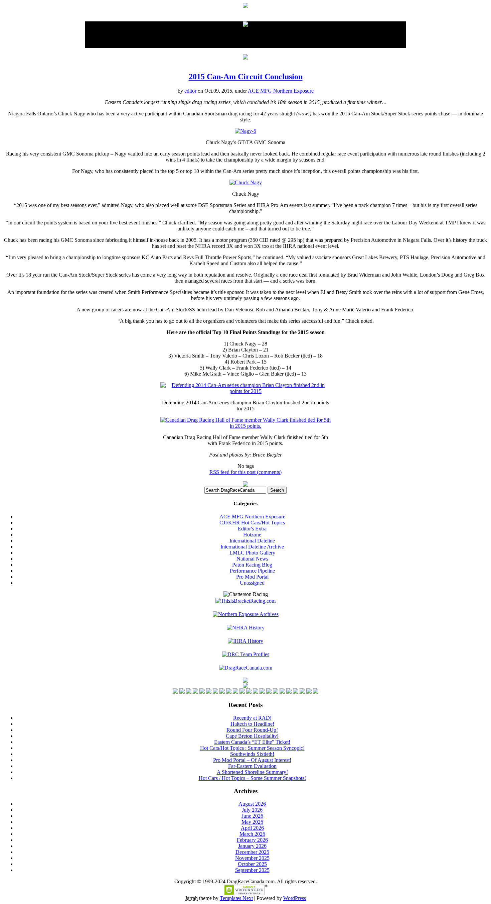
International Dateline (252, 540)
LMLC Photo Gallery (252, 553)
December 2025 (252, 852)
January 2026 (252, 846)
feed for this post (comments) (245, 472)
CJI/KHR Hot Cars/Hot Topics (252, 522)
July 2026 (252, 810)
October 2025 (252, 864)
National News (252, 559)
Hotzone (252, 534)
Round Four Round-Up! (252, 730)
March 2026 (252, 834)
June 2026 (252, 816)
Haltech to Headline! (252, 724)
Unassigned (252, 583)
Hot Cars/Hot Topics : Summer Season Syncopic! (252, 748)
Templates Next (236, 898)
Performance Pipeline (252, 571)
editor (190, 91)
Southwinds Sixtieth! (252, 754)
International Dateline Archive (252, 546)
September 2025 (252, 870)
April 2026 (252, 828)
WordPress (294, 898)
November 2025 (252, 858)
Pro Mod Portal (252, 577)
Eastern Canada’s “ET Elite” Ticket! (252, 742)
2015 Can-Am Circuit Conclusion (246, 76)
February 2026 (252, 840)
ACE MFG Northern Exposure (281, 91)
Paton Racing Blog (252, 565)
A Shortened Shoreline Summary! (252, 772)
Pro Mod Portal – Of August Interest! (252, 760)
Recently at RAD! (252, 718)
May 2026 (252, 822)
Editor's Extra (252, 528)
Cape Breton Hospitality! (252, 736)
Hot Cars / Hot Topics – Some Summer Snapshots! (252, 778)
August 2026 (252, 804)
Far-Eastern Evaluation (252, 766)
